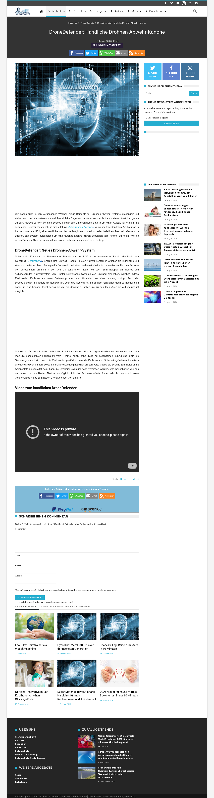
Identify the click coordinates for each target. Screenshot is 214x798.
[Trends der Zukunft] (22, 11)
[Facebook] (165, 3)
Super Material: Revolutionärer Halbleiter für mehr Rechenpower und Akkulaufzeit (76, 695)
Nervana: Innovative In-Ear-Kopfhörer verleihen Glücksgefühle (31, 695)
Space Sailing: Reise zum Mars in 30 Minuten (119, 646)
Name (18, 555)
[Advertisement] (77, 183)
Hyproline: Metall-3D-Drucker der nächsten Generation (75, 646)
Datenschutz (22, 750)
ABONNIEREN (171, 123)
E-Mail (18, 565)
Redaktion (20, 743)
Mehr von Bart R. (25, 606)
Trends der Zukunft (25, 736)
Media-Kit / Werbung (26, 754)
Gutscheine (21, 781)
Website (18, 575)
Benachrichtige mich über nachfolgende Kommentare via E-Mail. (46, 602)
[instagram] (184, 3)
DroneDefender (128, 479)
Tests (18, 774)
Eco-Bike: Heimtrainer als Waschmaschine (31, 646)
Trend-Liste (21, 778)
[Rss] (190, 3)
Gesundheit (34, 260)
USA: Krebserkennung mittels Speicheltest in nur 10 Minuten (119, 693)
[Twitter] (171, 3)
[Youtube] (177, 3)
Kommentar (20, 529)
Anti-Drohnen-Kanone (80, 227)
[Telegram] (196, 3)
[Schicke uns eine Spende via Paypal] (62, 508)
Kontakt (19, 740)
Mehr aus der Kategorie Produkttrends (64, 606)
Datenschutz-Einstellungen (30, 757)
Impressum (21, 747)
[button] (76, 53)
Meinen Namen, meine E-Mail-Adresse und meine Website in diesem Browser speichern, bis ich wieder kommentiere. (65, 590)
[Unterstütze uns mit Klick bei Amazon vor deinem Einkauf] (91, 508)
